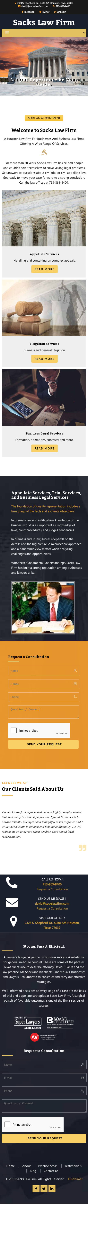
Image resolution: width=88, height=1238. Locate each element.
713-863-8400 (62, 6)
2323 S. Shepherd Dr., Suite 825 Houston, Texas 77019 (44, 2)
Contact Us (51, 1171)
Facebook (28, 11)
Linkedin (61, 11)
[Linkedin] (52, 1188)
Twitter (45, 11)
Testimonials (73, 1166)
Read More (44, 269)
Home (10, 1166)
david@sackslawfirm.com (34, 6)
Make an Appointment (44, 118)
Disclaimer (75, 1179)
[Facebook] (36, 1188)
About (26, 1166)
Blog (33, 1171)
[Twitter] (44, 1188)
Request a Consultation (52, 886)
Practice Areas (47, 1166)
